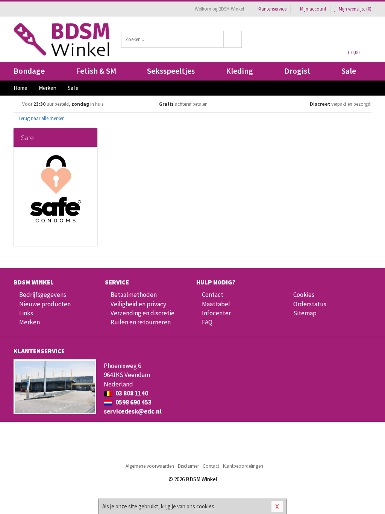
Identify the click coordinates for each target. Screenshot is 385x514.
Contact (212, 294)
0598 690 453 (133, 402)
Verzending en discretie (142, 313)
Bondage (29, 71)
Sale (348, 71)
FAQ (207, 322)
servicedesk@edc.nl (133, 411)
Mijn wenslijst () (354, 9)
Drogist (297, 71)
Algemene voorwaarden (150, 466)
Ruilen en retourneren (141, 322)
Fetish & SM (96, 71)
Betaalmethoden (134, 294)
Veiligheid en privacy (138, 304)
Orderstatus (309, 304)
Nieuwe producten (45, 304)
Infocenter (216, 313)
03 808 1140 (131, 393)
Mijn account (313, 9)
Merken (29, 322)
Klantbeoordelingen (243, 466)
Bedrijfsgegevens (42, 294)
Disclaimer (188, 466)
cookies (205, 506)
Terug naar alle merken (41, 118)
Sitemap (305, 313)
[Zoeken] (233, 39)
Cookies (303, 294)
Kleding (239, 71)
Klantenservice (272, 9)
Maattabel (216, 304)
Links (26, 313)
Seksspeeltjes (171, 71)
